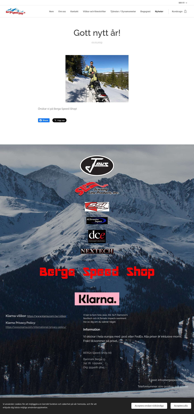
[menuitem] (52, 11)
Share (45, 120)
